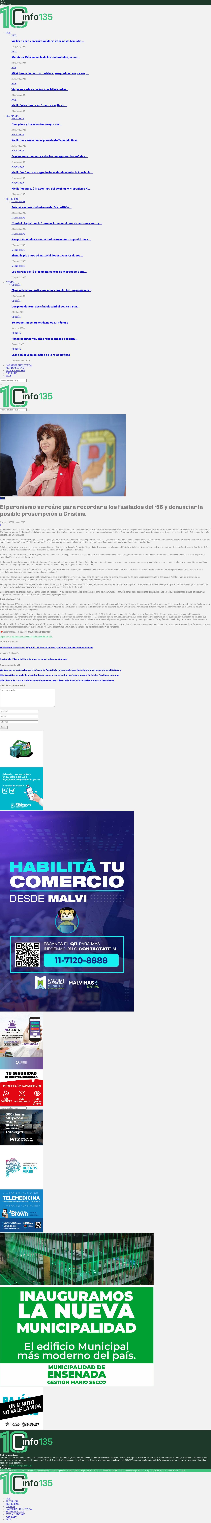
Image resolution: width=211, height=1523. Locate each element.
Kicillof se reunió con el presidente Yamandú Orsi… (45, 140)
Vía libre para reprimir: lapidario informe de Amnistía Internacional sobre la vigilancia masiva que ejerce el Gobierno (60, 670)
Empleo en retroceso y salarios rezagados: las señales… (49, 156)
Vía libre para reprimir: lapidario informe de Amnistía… (47, 41)
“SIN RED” (11, 373)
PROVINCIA (12, 116)
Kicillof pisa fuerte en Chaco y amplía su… (39, 105)
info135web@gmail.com (20, 1465)
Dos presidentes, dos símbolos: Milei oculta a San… (45, 306)
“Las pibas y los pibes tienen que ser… (36, 124)
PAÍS (8, 33)
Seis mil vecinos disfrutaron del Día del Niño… (41, 207)
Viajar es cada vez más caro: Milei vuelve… (39, 89)
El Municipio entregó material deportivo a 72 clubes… (47, 255)
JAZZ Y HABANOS (15, 370)
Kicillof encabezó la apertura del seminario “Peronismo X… (50, 188)
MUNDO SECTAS (15, 368)
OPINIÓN (10, 282)
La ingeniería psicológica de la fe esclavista (40, 354)
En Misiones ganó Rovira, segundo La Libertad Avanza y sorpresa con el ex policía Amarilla (46, 647)
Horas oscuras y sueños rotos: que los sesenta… (44, 338)
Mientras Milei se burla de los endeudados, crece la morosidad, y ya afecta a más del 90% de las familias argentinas (59, 675)
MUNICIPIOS (12, 199)
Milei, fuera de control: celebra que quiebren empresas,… (50, 73)
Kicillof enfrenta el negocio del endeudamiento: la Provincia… (52, 172)
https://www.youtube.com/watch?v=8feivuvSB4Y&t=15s (26, 636)
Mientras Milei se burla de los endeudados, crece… (45, 57)
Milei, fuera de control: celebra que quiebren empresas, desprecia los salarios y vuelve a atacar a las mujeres (57, 680)
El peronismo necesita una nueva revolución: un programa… (51, 290)
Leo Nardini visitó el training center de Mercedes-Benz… (49, 271)
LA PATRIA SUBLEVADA (19, 365)
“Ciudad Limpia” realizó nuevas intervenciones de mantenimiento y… (56, 223)
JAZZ (8, 375)
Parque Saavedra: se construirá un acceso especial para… (51, 239)
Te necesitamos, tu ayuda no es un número (40, 322)
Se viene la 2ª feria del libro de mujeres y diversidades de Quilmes (33, 659)
